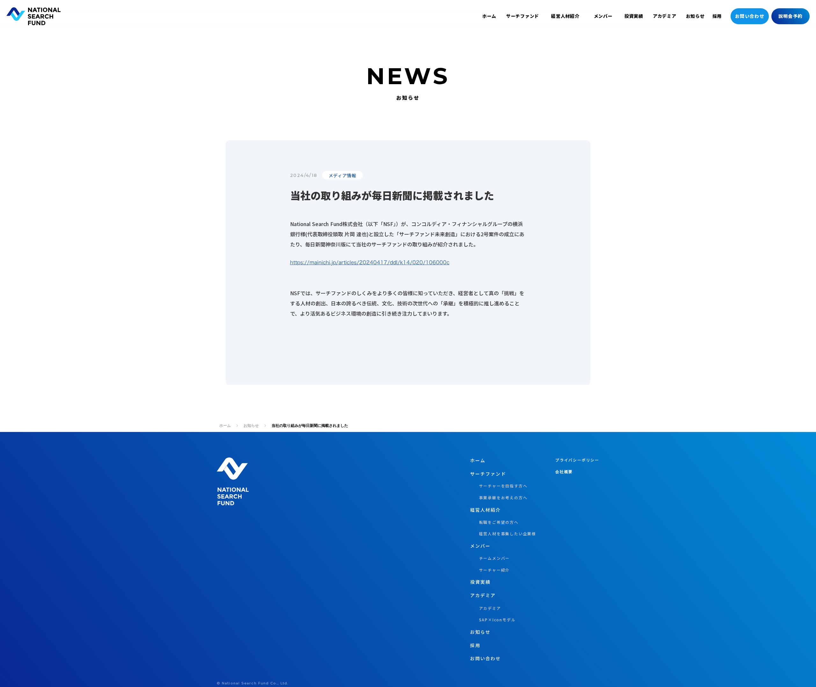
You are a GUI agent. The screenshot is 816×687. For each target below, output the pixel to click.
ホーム (225, 425)
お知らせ (251, 425)
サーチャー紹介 (490, 570)
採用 (717, 16)
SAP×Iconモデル (492, 619)
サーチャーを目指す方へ (498, 485)
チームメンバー (490, 558)
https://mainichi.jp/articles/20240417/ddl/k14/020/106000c (369, 262)
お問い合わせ (749, 16)
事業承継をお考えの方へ (498, 497)
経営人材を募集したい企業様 (503, 533)
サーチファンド (522, 16)
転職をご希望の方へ (494, 522)
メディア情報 (342, 175)
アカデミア (483, 595)
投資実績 (633, 16)
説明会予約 (790, 16)
